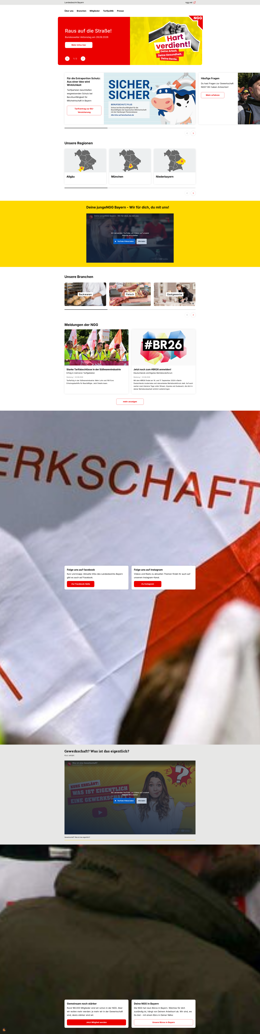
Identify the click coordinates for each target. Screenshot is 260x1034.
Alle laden (141, 241)
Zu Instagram (147, 584)
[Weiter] (193, 193)
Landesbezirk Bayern (74, 2)
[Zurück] (187, 193)
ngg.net (188, 2)
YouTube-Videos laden (125, 241)
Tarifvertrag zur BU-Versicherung (84, 110)
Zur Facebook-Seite (80, 584)
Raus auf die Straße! (88, 31)
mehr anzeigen (130, 401)
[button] (69, 11)
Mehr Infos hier (79, 45)
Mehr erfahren (213, 95)
